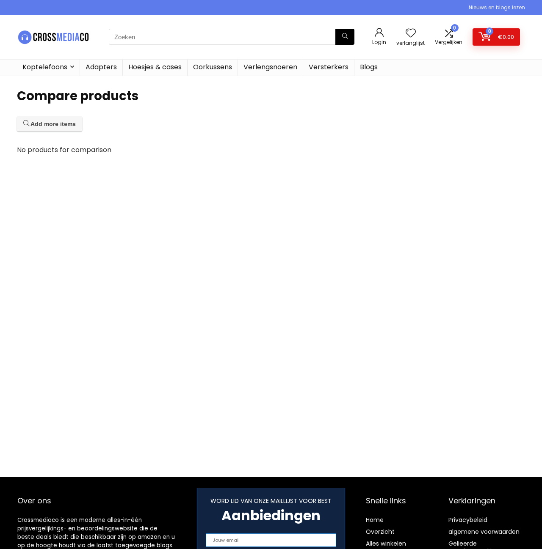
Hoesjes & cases (155, 67)
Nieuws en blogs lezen (497, 7)
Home (375, 520)
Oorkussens (212, 67)
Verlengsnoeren (270, 67)
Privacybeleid (467, 520)
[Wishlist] (411, 34)
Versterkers (328, 67)
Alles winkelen (386, 543)
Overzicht (380, 531)
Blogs (369, 67)
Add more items (52, 123)
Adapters (101, 67)
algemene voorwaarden (484, 531)
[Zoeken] (344, 37)
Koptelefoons (44, 67)
